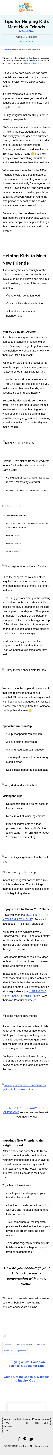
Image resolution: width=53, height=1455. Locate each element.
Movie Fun (8, 1351)
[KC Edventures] (26, 7)
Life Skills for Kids (26, 41)
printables (22, 1351)
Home (4, 49)
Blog (9, 49)
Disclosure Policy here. (33, 63)
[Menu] (3, 7)
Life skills (41, 1344)
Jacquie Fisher (28, 31)
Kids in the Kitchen (24, 1344)
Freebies (7, 1344)
